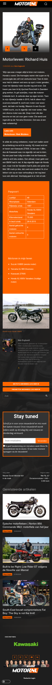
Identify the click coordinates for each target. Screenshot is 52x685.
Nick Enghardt (19, 66)
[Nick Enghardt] (9, 354)
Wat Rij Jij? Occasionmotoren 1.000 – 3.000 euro (39, 478)
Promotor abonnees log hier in (26, 389)
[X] (19, 367)
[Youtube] (31, 657)
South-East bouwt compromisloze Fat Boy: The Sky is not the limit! (24, 611)
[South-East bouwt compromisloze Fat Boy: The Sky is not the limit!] (26, 593)
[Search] (46, 396)
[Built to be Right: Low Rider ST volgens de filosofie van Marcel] (26, 550)
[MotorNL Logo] (27, 3)
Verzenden (42, 441)
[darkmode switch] (6, 681)
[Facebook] (15, 657)
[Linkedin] (37, 657)
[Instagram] (20, 657)
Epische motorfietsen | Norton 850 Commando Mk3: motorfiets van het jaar (26, 525)
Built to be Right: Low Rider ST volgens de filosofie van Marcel (25, 568)
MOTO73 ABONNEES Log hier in (26, 384)
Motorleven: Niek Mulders (16, 134)
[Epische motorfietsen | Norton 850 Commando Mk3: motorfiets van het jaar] (26, 507)
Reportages (7, 531)
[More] (36, 48)
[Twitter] (26, 657)
